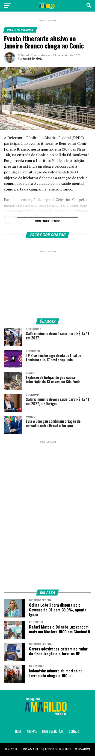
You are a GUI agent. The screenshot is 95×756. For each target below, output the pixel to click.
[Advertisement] (47, 282)
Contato (74, 731)
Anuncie (32, 731)
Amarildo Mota (32, 58)
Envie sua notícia (52, 731)
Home (18, 731)
